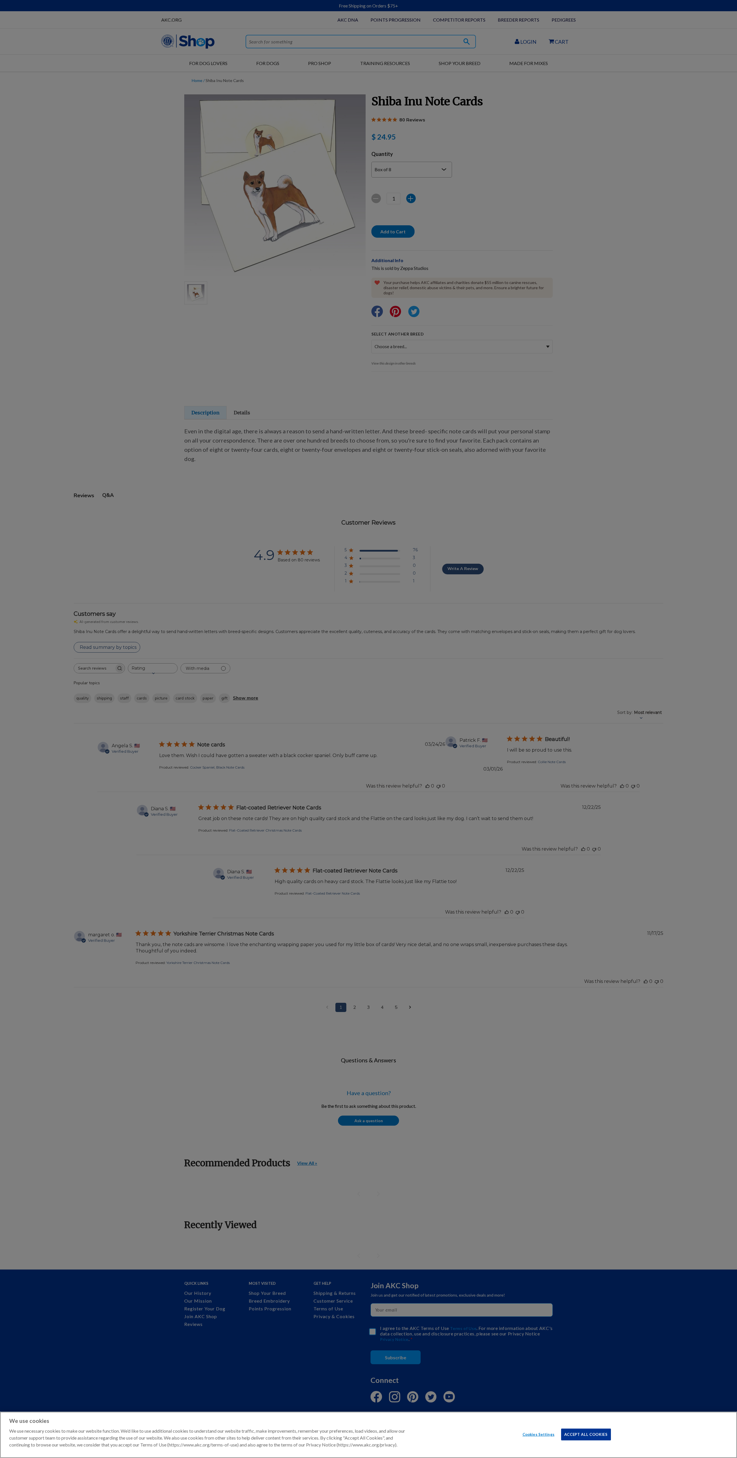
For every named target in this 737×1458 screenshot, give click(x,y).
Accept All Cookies (586, 1434)
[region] (368, 1435)
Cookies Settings (538, 1434)
